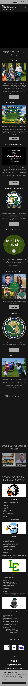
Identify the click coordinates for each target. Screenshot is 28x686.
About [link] (14, 659)
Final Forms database (12, 167)
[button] (25, 7)
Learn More (14, 97)
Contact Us (14, 350)
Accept (14, 682)
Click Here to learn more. (14, 265)
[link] (10, 9)
